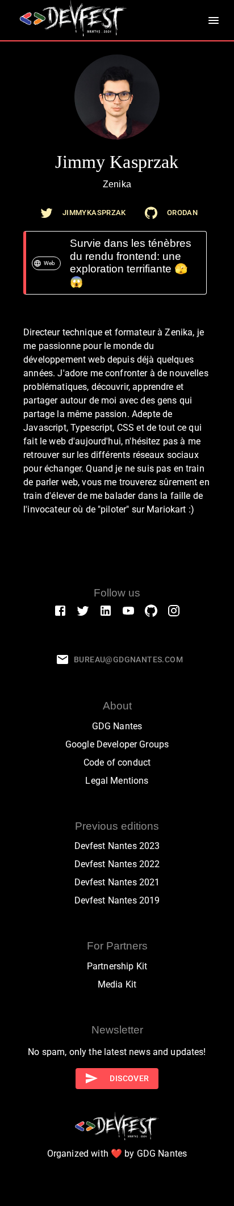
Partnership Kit (117, 966)
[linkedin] (105, 609)
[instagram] (173, 609)
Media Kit (117, 984)
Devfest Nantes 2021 (117, 882)
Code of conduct (117, 762)
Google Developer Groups (117, 744)
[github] (151, 212)
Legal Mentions (116, 780)
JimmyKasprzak (94, 212)
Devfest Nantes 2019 (117, 900)
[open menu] (213, 20)
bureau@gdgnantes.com (128, 659)
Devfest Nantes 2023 (117, 846)
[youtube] (128, 609)
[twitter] (46, 212)
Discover (129, 1078)
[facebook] (60, 609)
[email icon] (62, 659)
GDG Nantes (117, 726)
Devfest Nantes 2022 (117, 864)
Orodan (182, 212)
